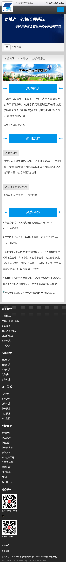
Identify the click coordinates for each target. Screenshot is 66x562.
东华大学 (6, 452)
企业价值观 (7, 335)
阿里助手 (6, 472)
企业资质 (6, 345)
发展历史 (6, 340)
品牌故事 (6, 325)
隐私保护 (5, 545)
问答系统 (6, 467)
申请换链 (6, 432)
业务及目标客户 (9, 330)
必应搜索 (6, 408)
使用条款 (5, 551)
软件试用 (6, 379)
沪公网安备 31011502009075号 (14, 560)
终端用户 (6, 369)
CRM (4, 477)
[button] (7, 47)
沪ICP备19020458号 (37, 560)
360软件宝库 (8, 457)
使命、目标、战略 (11, 321)
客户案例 (6, 398)
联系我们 (6, 393)
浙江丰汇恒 (7, 482)
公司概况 (6, 316)
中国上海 (6, 442)
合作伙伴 (6, 374)
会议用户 (6, 359)
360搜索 (6, 418)
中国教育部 (7, 447)
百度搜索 (6, 413)
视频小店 (6, 403)
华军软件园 (7, 462)
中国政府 (6, 437)
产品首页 (9, 58)
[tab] (33, 47)
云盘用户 (6, 364)
